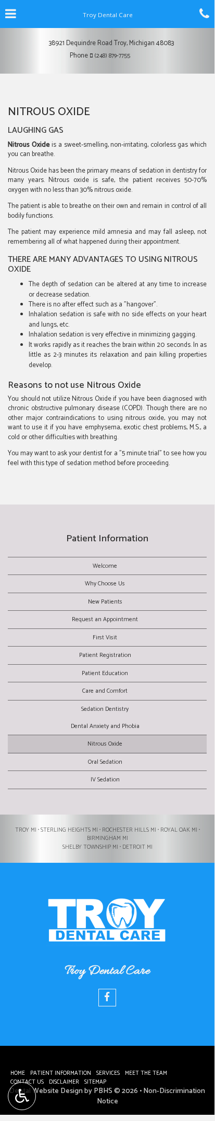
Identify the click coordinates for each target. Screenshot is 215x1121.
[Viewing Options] (22, 1096)
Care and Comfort (105, 691)
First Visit (105, 637)
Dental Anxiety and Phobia (105, 726)
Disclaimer (64, 1082)
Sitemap (95, 1082)
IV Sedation (105, 779)
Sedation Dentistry (105, 709)
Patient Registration (105, 655)
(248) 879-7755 (112, 56)
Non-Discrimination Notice (151, 1096)
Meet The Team (146, 1073)
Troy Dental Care (107, 971)
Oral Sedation (105, 762)
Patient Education (105, 673)
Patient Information (107, 538)
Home (17, 1073)
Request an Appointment (105, 619)
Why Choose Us (105, 583)
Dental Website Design (46, 1091)
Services (108, 1073)
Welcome (105, 566)
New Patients (105, 602)
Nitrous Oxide (104, 744)
